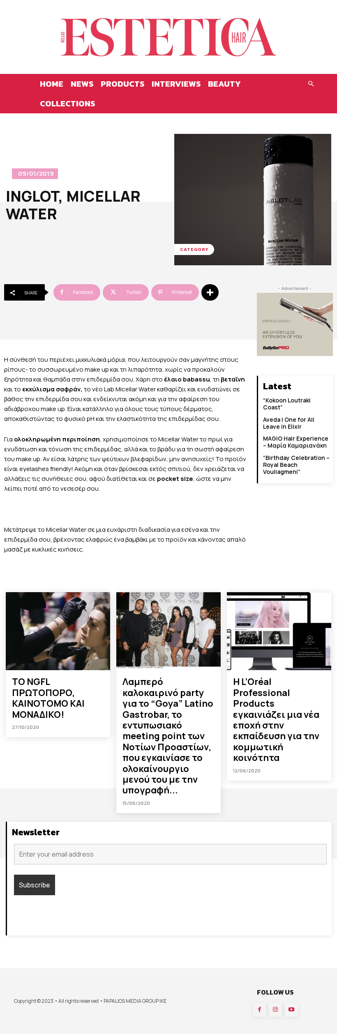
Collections (67, 103)
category (194, 249)
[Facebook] (260, 1010)
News (82, 84)
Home (51, 84)
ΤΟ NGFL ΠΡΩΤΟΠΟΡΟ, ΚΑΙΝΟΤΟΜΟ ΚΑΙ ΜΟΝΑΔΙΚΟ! (48, 698)
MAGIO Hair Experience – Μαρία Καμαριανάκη (295, 441)
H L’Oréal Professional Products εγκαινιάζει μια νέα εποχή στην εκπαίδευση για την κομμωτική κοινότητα (276, 720)
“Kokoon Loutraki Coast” (287, 403)
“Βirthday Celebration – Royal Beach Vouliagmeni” (296, 465)
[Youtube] (291, 1010)
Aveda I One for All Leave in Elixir (288, 423)
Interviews (176, 84)
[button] (311, 84)
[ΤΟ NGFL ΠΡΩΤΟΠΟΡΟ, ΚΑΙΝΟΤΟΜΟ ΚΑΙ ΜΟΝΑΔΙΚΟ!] (58, 631)
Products (122, 84)
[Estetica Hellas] (168, 37)
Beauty (224, 84)
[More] (210, 292)
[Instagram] (275, 1010)
